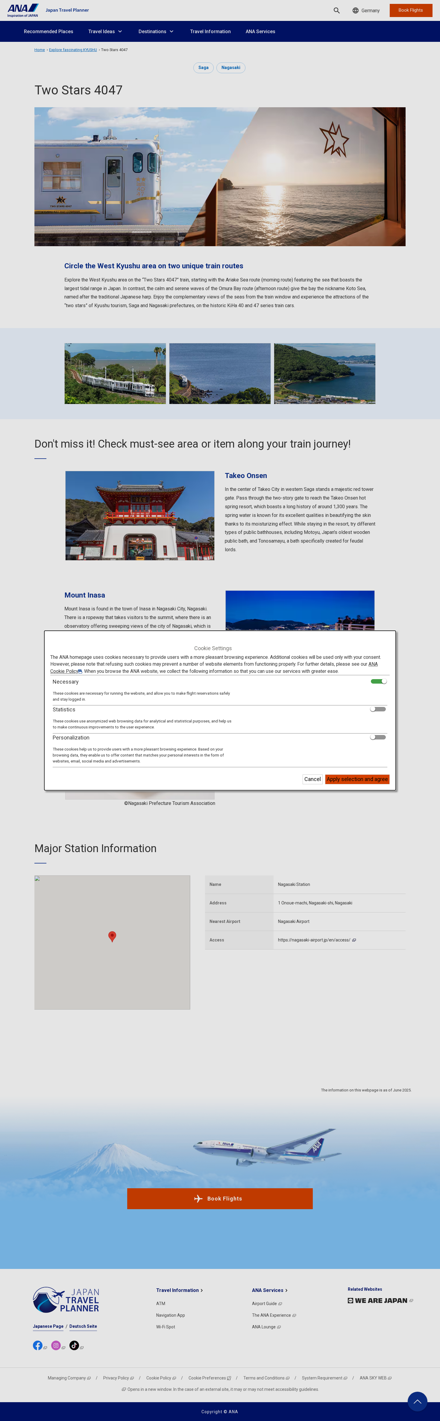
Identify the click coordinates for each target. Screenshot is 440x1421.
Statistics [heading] (64, 709)
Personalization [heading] (71, 737)
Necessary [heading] (66, 682)
